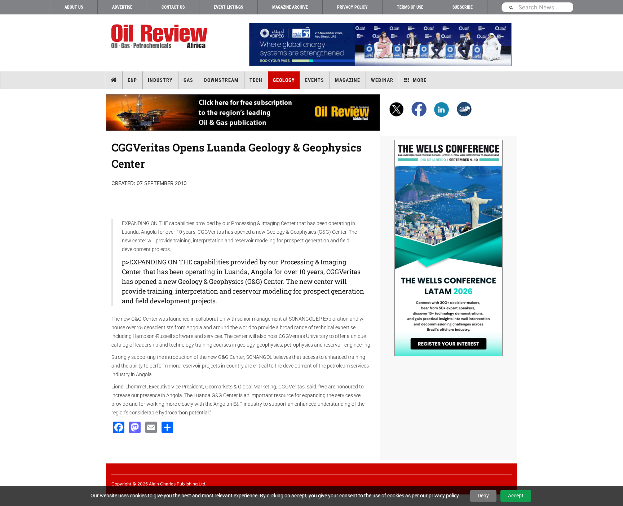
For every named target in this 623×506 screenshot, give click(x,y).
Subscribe (462, 7)
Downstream (221, 80)
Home (113, 80)
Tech (255, 80)
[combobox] (537, 7)
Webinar (382, 80)
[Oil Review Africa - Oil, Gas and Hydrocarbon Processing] (161, 36)
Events (314, 80)
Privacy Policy (352, 7)
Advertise (122, 7)
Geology (284, 80)
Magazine (347, 80)
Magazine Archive (290, 7)
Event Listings (228, 7)
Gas (188, 80)
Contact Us (173, 7)
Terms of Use (410, 7)
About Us (74, 7)
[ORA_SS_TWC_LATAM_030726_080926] (448, 248)
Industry (160, 80)
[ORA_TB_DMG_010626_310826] (380, 44)
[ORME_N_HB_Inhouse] (243, 112)
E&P (132, 80)
